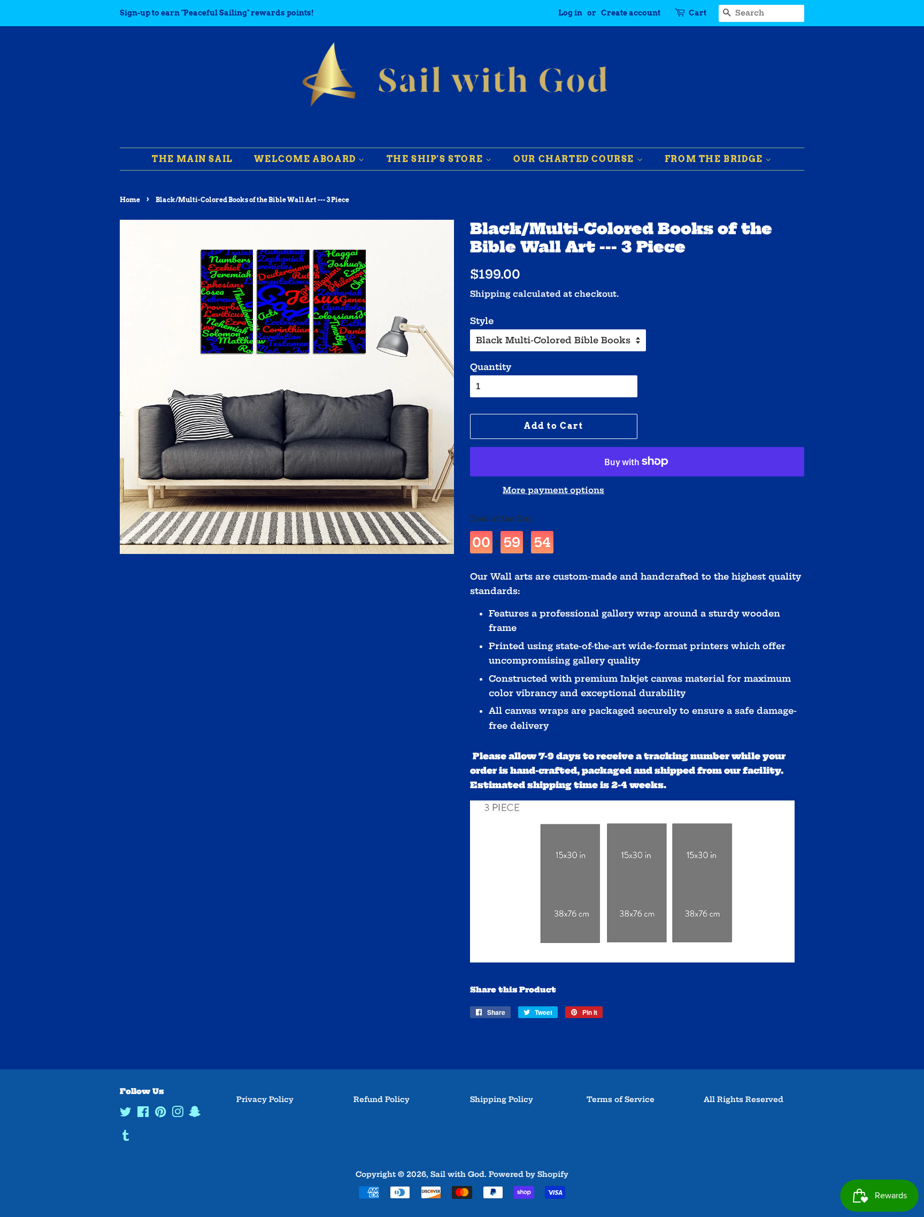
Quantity (490, 366)
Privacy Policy (265, 1099)
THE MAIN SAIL (192, 159)
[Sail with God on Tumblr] (126, 1137)
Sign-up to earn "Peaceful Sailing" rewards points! (217, 13)
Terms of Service (620, 1099)
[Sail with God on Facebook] (143, 1114)
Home (130, 200)
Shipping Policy (501, 1099)
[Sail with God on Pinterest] (160, 1114)
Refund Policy (381, 1099)
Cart (697, 13)
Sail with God (457, 1174)
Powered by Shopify (528, 1174)
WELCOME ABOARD (306, 159)
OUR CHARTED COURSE (574, 159)
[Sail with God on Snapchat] (195, 1114)
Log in (570, 13)
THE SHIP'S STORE (436, 159)
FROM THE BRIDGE (715, 159)
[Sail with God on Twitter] (126, 1114)
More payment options (553, 490)
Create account (630, 13)
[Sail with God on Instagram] (177, 1114)
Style (482, 320)
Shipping (490, 294)
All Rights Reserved (743, 1099)
